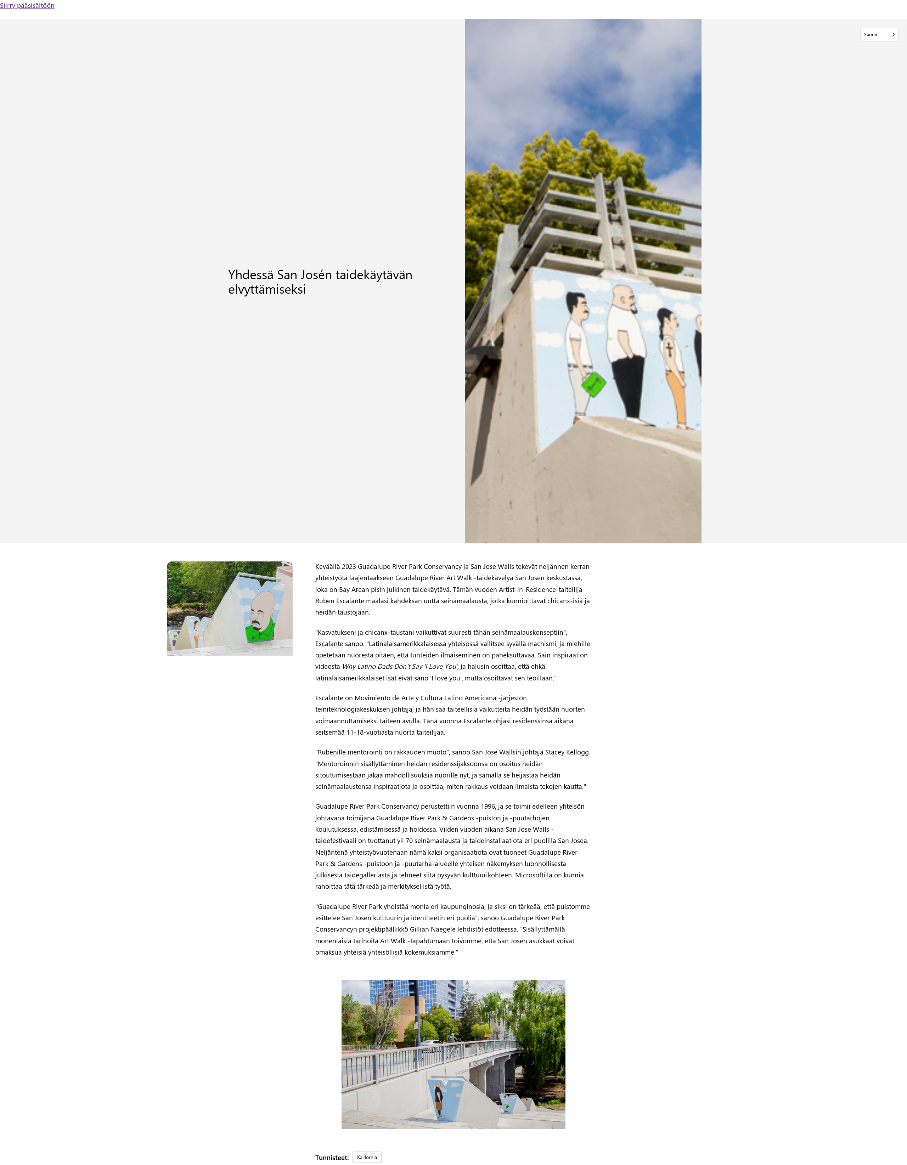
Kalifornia (367, 1157)
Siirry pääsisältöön (27, 5)
